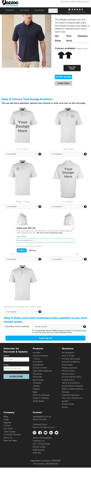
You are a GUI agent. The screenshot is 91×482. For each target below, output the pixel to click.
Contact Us (67, 2)
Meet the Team (10, 441)
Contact (7, 425)
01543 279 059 (39, 419)
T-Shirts (36, 359)
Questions (39, 10)
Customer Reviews (12, 434)
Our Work (8, 428)
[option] (61, 55)
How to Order (68, 356)
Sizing (65, 407)
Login (6, 419)
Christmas (37, 374)
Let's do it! (45, 338)
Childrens (37, 383)
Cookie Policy (68, 380)
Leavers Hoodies (40, 356)
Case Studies (10, 432)
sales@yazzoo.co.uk (42, 416)
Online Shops (68, 404)
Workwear (37, 377)
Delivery (65, 392)
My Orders (78, 2)
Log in (86, 2)
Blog (6, 416)
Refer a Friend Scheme (72, 389)
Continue (21, 250)
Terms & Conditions (71, 383)
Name (6, 356)
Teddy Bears (38, 401)
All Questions (68, 353)
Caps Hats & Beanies (42, 371)
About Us (8, 438)
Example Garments (71, 395)
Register (7, 422)
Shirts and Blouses (41, 395)
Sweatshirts (38, 365)
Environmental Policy (71, 377)
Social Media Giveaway (72, 386)
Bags (35, 392)
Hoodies (36, 353)
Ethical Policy (68, 374)
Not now (32, 250)
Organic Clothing (41, 398)
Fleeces (36, 389)
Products (9, 10)
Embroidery (67, 365)
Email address (22, 236)
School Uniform (40, 368)
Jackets (36, 386)
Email (6, 365)
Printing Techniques (71, 359)
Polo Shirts (38, 362)
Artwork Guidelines (71, 362)
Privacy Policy (68, 371)
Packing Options (69, 368)
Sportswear (38, 380)
